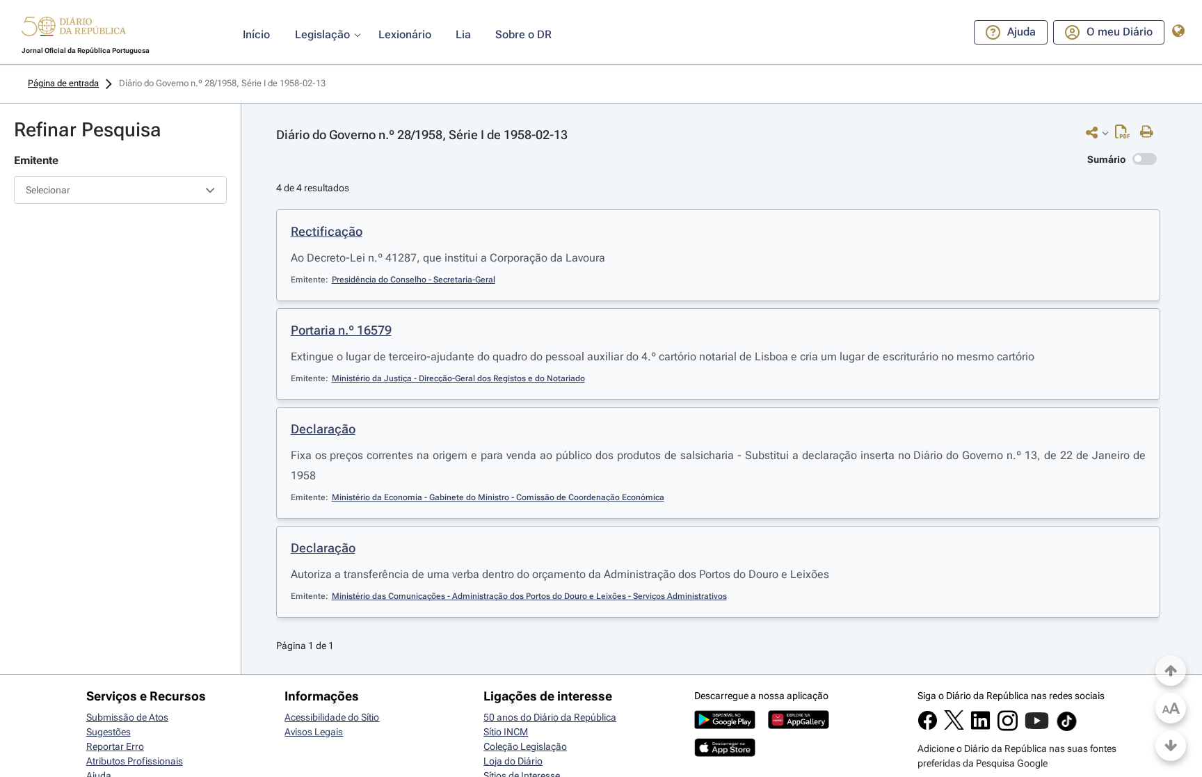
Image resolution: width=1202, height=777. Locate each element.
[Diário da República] (74, 29)
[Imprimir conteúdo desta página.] (1150, 132)
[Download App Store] (724, 753)
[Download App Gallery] (798, 725)
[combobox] (120, 190)
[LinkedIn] (980, 726)
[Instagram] (1007, 727)
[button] (74, 28)
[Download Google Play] (724, 725)
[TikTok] (1066, 729)
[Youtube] (1037, 727)
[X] (954, 726)
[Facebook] (927, 726)
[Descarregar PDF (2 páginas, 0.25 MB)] (1126, 135)
